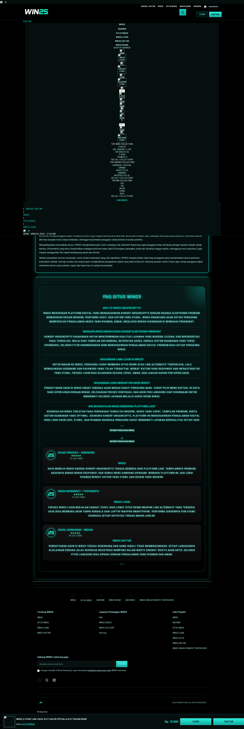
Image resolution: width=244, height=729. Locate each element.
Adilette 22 (122, 170)
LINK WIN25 (130, 600)
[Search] (182, 12)
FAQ (101, 617)
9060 (122, 193)
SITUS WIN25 (171, 6)
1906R (122, 191)
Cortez (122, 147)
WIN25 (160, 6)
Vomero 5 (122, 157)
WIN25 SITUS (178, 638)
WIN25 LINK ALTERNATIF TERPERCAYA (157, 600)
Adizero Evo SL (122, 175)
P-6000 (122, 154)
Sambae (122, 173)
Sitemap (103, 633)
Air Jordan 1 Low (122, 149)
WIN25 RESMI (185, 6)
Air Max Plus (122, 152)
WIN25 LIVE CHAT (106, 627)
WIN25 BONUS (105, 622)
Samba (122, 167)
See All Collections (122, 159)
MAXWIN (197, 6)
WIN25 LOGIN (29, 227)
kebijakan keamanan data (99, 670)
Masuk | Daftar (148, 6)
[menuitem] (122, 24)
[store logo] (37, 14)
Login (202, 14)
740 (122, 186)
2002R (122, 188)
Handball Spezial (122, 165)
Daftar (215, 14)
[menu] (122, 112)
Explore (27, 21)
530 (122, 183)
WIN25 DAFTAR (44, 633)
